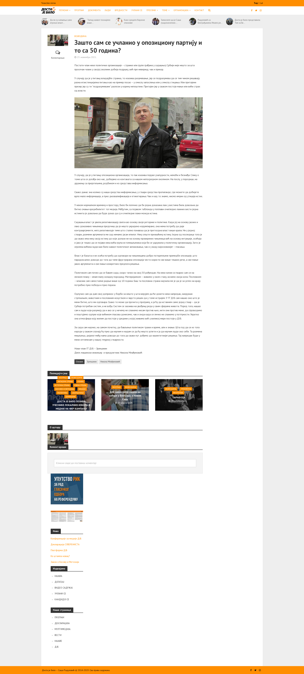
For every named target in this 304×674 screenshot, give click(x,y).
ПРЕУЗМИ (151, 10)
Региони (63, 10)
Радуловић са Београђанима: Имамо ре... (210, 21)
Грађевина (186, 389)
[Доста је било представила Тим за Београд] (229, 21)
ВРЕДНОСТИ (121, 10)
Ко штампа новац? (60, 556)
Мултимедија (62, 629)
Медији (82, 389)
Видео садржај (64, 587)
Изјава (80, 381)
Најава (58, 575)
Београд (63, 377)
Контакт (199, 10)
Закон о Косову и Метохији (65, 561)
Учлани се (136, 10)
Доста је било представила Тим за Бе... (247, 21)
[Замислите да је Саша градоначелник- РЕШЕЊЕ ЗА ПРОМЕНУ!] (155, 21)
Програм (79, 10)
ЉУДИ (108, 10)
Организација (181, 10)
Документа (94, 10)
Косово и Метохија (64, 389)
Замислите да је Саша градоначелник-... (171, 21)
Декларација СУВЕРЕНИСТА (65, 544)
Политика (62, 392)
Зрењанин (92, 361)
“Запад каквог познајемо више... (98, 21)
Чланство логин (48, 3)
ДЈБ (57, 646)
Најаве (58, 640)
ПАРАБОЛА (179, 397)
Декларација (62, 623)
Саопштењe (78, 392)
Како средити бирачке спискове (134, 21)
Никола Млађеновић (110, 361)
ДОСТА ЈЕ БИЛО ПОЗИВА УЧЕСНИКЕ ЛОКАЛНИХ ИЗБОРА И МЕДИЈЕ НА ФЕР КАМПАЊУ (71, 405)
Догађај (59, 581)
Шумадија (70, 396)
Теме (164, 10)
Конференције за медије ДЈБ (66, 538)
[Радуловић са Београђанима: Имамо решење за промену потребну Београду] (192, 21)
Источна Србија (62, 385)
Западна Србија (65, 381)
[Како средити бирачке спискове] (118, 21)
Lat (261, 3)
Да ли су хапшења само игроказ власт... (61, 21)
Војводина (80, 36)
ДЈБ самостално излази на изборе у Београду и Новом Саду (125, 395)
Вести (58, 635)
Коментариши (57, 57)
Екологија (178, 392)
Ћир (256, 3)
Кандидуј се (62, 599)
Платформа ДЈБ (59, 550)
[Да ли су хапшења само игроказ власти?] (44, 21)
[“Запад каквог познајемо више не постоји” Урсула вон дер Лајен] (81, 21)
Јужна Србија (80, 385)
